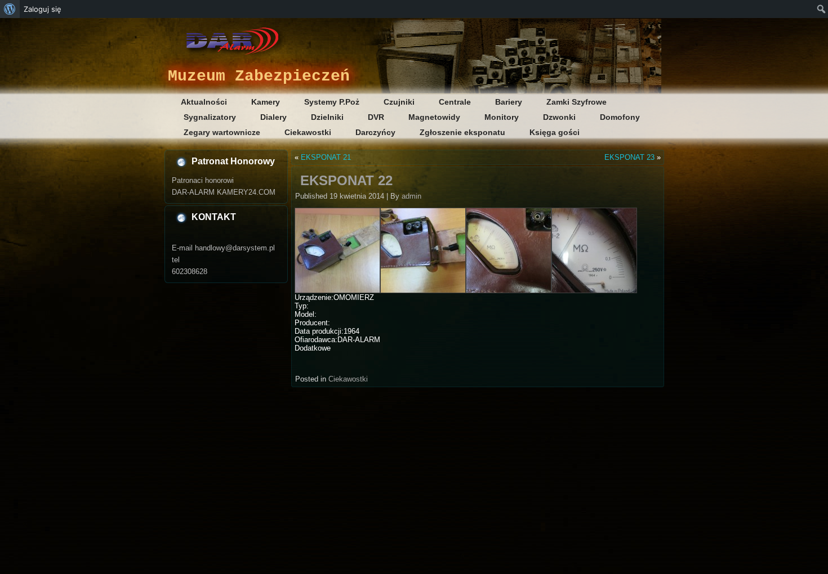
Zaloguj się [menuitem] (42, 9)
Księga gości (554, 132)
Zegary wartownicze (222, 132)
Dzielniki (327, 117)
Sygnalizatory (210, 117)
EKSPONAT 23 (629, 157)
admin (411, 196)
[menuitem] (10, 9)
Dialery (273, 117)
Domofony (620, 117)
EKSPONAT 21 (326, 157)
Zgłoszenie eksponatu (462, 132)
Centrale (455, 101)
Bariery (508, 101)
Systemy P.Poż (331, 101)
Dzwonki (559, 117)
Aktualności (204, 101)
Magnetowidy (434, 117)
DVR (376, 117)
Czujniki (399, 101)
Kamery (265, 101)
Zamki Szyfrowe (576, 101)
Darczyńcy (375, 132)
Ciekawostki (307, 132)
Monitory (501, 117)
